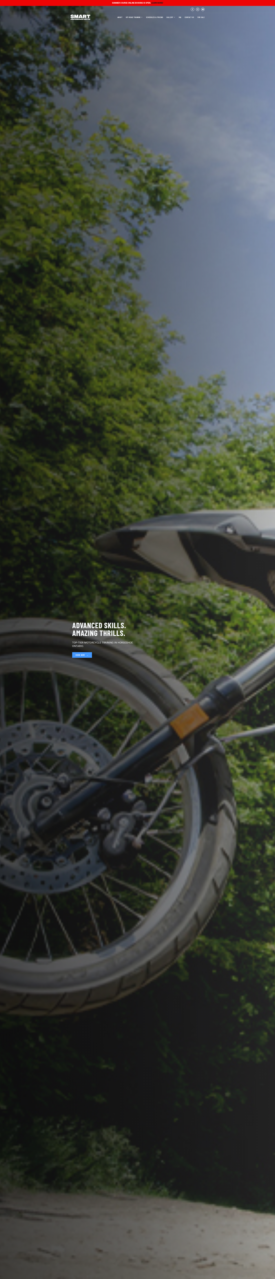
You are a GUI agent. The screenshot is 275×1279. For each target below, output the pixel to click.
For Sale (201, 17)
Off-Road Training (133, 17)
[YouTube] (203, 9)
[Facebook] (192, 9)
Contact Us (189, 17)
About (119, 17)
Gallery (170, 17)
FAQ (180, 17)
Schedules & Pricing (154, 17)
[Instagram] (197, 9)
